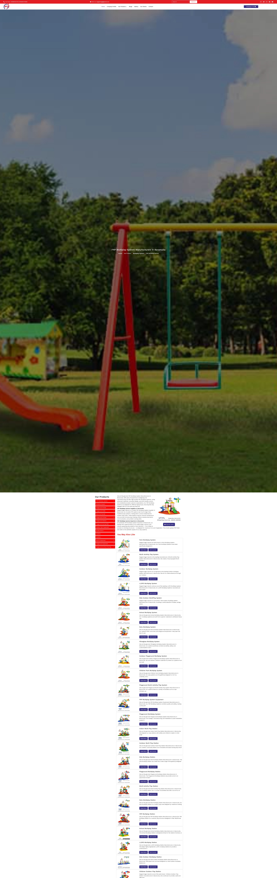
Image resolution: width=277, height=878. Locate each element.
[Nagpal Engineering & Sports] (6, 6)
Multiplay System (138, 253)
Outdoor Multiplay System (148, 569)
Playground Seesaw (101, 520)
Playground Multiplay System (149, 714)
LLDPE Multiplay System (148, 583)
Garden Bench (100, 530)
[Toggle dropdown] (126, 6)
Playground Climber (101, 517)
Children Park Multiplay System (150, 670)
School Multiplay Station (148, 828)
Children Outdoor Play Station (150, 871)
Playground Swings (101, 507)
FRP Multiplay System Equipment (151, 699)
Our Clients (143, 6)
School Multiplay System (148, 612)
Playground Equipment (102, 543)
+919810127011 (15, 1)
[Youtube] (272, 2)
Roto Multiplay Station (147, 800)
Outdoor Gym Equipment (102, 527)
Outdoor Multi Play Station (149, 743)
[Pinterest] (269, 2)
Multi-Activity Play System (148, 554)
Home (103, 6)
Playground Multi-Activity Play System (153, 685)
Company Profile (111, 6)
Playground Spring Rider (102, 524)
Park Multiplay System (147, 540)
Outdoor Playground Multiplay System (153, 656)
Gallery (136, 6)
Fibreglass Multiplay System (149, 641)
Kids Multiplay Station (147, 757)
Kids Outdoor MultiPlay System (150, 598)
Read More (143, 550)
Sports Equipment (101, 540)
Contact (151, 6)
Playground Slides (100, 510)
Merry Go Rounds (100, 514)
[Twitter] (264, 2)
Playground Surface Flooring (103, 547)
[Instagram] (267, 2)
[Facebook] (261, 2)
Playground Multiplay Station (149, 771)
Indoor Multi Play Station (148, 728)
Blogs (130, 6)
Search (193, 1)
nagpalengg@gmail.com (102, 1)
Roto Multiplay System (147, 627)
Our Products (122, 6)
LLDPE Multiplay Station (148, 842)
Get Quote (153, 550)
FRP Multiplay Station (147, 814)
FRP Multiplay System (102, 501)
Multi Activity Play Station (148, 786)
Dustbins (98, 537)
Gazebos (98, 533)
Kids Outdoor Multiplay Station (150, 857)
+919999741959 (23, 1)
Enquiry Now (170, 524)
